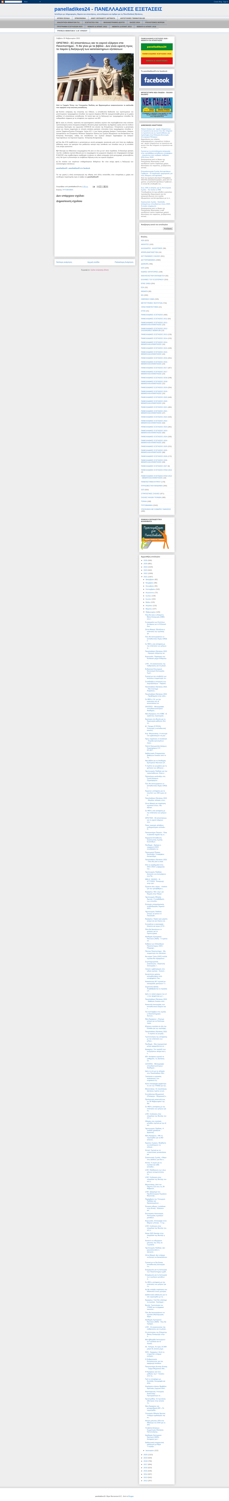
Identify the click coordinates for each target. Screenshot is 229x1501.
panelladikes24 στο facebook (79, 168)
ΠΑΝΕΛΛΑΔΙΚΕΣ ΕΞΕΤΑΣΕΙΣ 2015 (154, 348)
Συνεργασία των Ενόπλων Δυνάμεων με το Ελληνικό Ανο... (155, 624)
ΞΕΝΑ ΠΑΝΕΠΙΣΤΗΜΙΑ (149, 307)
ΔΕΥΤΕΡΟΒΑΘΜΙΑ (148, 260)
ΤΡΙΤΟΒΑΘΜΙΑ (67, 190)
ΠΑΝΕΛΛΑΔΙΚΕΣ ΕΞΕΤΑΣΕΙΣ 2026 (154, 456)
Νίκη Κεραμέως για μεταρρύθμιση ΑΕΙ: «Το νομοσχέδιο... (154, 1408)
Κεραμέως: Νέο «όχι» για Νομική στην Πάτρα (154, 893)
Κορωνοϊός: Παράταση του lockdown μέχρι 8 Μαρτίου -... (156, 658)
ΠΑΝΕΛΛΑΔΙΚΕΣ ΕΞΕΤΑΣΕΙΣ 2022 (154, 417)
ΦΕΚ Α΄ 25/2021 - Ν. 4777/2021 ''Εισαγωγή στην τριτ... (154, 881)
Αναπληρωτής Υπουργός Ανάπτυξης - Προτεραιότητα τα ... (154, 1394)
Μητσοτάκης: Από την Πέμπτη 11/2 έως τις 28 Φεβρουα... (154, 1187)
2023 (146, 570)
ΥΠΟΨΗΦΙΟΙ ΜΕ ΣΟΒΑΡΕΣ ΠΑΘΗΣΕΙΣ (156, 509)
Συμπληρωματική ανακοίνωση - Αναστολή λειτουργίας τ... (155, 964)
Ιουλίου (149, 596)
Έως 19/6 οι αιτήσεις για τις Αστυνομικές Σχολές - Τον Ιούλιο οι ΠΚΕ (156, 189)
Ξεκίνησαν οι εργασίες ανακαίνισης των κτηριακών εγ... (153, 1078)
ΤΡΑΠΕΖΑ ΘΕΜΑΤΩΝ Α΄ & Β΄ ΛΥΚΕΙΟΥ (72, 31)
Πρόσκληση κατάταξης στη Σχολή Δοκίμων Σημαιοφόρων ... (155, 778)
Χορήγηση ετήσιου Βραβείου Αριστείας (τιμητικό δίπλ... (156, 1387)
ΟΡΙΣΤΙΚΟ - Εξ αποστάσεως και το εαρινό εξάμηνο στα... (156, 820)
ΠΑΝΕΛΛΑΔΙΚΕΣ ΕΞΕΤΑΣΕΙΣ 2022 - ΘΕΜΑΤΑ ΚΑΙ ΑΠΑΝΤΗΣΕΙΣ (154, 422)
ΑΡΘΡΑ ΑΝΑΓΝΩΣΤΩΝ (149, 252)
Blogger (130, 1496)
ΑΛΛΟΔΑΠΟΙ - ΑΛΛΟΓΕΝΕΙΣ (151, 248)
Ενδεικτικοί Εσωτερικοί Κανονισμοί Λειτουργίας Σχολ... (154, 671)
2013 (146, 1477)
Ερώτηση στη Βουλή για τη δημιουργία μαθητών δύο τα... (155, 721)
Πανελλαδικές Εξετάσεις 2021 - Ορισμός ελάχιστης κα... (156, 652)
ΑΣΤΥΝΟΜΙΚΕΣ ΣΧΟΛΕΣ (150, 256)
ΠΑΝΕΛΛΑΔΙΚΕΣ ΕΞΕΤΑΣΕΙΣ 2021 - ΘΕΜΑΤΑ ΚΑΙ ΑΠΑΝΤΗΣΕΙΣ (154, 412)
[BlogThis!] (100, 186)
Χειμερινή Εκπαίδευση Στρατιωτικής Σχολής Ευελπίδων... (154, 840)
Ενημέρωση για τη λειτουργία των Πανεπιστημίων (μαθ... (156, 1271)
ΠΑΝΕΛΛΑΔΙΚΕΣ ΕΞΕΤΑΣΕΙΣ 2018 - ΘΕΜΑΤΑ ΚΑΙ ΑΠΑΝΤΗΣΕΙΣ (154, 382)
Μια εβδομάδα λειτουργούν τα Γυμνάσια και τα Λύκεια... (155, 1342)
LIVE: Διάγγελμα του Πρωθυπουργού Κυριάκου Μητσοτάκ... (156, 1194)
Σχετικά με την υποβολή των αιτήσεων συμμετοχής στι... (156, 677)
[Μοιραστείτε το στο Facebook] (105, 186)
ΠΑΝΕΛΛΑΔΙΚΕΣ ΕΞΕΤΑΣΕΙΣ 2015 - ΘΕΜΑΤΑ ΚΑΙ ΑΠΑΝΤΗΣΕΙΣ (154, 353)
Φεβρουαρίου (151, 612)
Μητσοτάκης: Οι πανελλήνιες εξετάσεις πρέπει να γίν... (156, 1090)
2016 (146, 1468)
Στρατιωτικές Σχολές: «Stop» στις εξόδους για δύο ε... (156, 1158)
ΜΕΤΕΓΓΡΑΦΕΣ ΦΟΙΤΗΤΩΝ (151, 303)
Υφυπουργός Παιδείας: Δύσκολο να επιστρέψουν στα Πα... (155, 874)
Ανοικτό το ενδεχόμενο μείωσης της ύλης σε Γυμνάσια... (153, 1243)
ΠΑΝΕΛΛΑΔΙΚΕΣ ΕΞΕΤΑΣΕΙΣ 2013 (154, 334)
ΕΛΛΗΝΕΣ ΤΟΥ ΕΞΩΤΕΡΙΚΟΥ (152, 279)
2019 (146, 1458)
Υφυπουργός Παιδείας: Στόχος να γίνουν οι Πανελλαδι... (153, 914)
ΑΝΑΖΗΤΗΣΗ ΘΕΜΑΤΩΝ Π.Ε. (68, 22)
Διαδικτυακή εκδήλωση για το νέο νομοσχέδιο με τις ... (156, 1296)
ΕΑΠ (142, 268)
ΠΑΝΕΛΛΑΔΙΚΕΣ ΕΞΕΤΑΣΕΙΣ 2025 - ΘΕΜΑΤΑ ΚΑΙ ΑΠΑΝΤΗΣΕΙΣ (154, 451)
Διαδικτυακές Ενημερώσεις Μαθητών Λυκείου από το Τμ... (155, 755)
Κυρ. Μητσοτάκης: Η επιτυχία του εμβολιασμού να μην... (156, 734)
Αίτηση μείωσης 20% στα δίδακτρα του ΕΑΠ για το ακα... (155, 1423)
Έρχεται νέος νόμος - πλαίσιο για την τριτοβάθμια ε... (156, 887)
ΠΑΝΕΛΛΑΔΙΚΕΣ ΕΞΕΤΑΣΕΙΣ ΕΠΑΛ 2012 (156, 470)
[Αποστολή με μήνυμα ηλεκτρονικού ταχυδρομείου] (98, 186)
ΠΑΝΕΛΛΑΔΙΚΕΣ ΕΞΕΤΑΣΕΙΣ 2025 (154, 446)
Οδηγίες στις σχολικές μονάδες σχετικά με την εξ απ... (155, 1123)
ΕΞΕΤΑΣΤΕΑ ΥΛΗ (91, 22)
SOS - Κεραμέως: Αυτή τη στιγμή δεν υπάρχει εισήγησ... (154, 1354)
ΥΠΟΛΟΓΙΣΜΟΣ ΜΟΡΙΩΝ (154, 22)
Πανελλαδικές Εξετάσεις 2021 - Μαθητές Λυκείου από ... (156, 1000)
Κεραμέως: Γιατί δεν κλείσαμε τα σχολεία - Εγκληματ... (156, 1301)
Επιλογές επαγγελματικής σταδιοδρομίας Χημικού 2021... (154, 906)
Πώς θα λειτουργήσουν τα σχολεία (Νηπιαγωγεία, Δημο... (155, 1314)
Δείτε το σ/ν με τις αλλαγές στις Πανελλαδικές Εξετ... (155, 1072)
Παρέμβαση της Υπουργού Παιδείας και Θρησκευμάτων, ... (155, 1201)
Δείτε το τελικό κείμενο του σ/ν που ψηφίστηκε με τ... (156, 995)
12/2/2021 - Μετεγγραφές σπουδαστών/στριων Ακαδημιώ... (154, 1066)
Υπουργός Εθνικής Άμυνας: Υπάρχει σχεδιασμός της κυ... (155, 1415)
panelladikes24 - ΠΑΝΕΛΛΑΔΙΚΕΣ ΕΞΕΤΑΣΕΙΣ (108, 9)
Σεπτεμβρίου (151, 589)
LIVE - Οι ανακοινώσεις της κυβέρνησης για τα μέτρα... (156, 665)
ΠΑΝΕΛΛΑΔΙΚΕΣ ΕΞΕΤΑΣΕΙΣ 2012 (154, 319)
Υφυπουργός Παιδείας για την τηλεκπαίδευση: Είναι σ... (156, 772)
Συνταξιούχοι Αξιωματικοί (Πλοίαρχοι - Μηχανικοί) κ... (156, 1095)
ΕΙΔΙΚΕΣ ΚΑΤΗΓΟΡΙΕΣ (149, 272)
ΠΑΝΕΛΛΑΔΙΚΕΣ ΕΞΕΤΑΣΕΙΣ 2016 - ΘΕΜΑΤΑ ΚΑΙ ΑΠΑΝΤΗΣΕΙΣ (154, 363)
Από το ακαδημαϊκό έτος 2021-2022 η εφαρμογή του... (154, 867)
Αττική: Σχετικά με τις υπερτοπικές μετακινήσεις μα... (155, 1152)
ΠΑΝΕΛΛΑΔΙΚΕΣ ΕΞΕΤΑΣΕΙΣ (152, 315)
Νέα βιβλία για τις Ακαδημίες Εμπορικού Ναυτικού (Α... (155, 762)
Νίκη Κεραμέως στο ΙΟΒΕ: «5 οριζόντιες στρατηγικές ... (156, 715)
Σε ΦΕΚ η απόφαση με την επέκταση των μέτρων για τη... (155, 1109)
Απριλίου (149, 606)
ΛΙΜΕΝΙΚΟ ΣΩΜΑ (147, 299)
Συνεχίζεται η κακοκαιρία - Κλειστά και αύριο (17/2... (155, 925)
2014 (146, 1474)
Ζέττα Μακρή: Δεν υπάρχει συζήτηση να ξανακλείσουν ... (156, 1257)
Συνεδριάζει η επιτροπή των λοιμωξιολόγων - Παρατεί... (156, 682)
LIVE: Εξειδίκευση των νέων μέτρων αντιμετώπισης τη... (155, 1172)
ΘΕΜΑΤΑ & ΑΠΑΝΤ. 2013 (122, 27)
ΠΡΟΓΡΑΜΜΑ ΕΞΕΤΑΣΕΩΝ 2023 (69, 27)
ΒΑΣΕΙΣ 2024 (135, 22)
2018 (146, 1461)
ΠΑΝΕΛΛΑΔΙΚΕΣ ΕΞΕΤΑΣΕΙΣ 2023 (154, 427)
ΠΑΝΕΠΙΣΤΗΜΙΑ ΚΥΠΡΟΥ (151, 482)
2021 (146, 577)
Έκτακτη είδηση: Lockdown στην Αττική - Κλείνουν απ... (155, 1208)
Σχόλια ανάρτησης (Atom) (100, 270)
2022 (146, 573)
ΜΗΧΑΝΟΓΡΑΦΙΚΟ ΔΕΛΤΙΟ (114, 22)
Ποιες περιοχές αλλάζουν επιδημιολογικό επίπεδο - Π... (155, 827)
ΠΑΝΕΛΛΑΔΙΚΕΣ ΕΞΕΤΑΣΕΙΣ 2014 (154, 338)
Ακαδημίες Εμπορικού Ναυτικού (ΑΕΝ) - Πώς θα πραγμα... (155, 1322)
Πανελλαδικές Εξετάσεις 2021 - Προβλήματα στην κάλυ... (156, 695)
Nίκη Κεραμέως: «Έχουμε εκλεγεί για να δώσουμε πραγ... (154, 1021)
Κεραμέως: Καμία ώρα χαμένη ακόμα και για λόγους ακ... (156, 920)
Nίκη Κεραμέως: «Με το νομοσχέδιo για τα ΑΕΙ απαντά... (154, 1138)
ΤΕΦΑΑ (144, 501)
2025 (146, 564)
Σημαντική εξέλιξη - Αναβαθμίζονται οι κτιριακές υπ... (156, 989)
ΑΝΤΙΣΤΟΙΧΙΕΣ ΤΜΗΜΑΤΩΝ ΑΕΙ (132, 18)
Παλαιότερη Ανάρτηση (124, 262)
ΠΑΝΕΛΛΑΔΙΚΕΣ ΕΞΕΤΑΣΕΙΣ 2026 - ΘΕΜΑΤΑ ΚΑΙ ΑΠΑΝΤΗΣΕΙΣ (154, 461)
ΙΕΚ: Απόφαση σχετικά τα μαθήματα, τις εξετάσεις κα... (154, 1059)
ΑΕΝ (142, 240)
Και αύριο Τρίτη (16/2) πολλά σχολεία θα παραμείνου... (156, 957)
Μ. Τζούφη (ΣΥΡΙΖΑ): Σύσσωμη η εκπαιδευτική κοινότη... (155, 728)
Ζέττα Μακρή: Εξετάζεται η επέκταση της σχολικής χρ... (155, 631)
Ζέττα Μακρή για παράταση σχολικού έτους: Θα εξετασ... (155, 805)
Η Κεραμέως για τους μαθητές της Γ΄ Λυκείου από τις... (154, 1374)
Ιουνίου (149, 599)
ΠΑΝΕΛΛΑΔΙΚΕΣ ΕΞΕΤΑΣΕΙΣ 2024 (154, 437)
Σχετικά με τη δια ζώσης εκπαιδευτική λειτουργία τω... (155, 1264)
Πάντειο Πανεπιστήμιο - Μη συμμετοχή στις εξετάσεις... (156, 952)
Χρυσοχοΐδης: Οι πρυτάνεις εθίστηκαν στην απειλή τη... (155, 1401)
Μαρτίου (149, 609)
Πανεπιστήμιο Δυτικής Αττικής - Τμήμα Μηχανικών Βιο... (156, 1367)
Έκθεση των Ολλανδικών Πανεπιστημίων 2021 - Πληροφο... (154, 946)
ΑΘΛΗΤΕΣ (145, 244)
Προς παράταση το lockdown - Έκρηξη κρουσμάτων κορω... (156, 741)
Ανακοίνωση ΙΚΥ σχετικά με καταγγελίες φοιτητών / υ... (156, 982)
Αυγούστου (150, 593)
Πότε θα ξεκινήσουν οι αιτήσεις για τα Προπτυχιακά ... (153, 931)
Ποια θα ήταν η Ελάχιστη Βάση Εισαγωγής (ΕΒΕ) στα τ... (155, 617)
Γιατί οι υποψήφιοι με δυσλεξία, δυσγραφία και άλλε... (155, 1381)
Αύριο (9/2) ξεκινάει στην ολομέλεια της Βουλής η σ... (155, 1235)
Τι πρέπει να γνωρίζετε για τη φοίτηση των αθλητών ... (156, 767)
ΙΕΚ (142, 295)
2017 (146, 1464)
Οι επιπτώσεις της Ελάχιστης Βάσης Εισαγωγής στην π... (156, 1334)
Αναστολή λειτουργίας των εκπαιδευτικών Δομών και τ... (155, 1006)
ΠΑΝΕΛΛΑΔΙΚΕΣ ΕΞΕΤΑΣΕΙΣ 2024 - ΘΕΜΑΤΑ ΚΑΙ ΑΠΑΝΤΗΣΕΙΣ (154, 441)
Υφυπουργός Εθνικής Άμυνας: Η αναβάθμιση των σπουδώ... (154, 899)
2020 (146, 1455)
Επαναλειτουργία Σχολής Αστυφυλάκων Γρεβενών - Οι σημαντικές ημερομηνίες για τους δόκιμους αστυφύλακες (156, 173)
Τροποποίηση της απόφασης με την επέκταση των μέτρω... (156, 1039)
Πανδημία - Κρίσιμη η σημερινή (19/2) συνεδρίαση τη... (153, 847)
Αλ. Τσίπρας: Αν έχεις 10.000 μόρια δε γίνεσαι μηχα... (156, 1348)
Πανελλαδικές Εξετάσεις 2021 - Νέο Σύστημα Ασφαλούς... (156, 689)
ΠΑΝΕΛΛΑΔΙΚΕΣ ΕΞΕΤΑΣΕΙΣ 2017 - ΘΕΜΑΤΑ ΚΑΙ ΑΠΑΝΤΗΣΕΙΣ (154, 373)
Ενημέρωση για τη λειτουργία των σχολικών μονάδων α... (156, 1277)
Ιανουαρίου (150, 1450)
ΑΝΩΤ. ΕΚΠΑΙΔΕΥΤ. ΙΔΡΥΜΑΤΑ (103, 18)
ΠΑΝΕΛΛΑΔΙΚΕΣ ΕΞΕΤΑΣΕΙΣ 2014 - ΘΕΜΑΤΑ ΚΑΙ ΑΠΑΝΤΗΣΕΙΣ (154, 343)
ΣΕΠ (142, 490)
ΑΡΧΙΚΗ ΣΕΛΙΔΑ (63, 18)
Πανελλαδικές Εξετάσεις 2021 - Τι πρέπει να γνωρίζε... (156, 1032)
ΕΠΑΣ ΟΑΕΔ (145, 283)
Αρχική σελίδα (93, 262)
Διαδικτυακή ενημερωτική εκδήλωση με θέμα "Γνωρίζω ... (154, 1444)
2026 (146, 560)
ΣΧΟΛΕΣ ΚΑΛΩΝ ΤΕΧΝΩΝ (151, 497)
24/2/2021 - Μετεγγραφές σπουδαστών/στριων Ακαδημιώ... (154, 709)
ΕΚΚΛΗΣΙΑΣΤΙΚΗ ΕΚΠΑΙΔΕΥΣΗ (153, 276)
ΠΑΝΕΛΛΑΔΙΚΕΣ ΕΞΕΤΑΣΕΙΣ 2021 (154, 407)
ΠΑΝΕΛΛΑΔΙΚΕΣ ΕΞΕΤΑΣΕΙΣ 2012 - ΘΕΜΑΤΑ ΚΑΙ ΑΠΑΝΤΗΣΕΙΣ (154, 324)
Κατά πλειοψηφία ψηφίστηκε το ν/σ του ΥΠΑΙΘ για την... (156, 1085)
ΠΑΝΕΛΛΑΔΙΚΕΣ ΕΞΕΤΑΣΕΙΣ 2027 (154, 466)
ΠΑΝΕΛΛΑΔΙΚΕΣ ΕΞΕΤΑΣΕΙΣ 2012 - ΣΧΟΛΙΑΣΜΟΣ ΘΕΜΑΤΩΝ (154, 330)
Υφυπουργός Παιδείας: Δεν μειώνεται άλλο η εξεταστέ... (155, 1250)
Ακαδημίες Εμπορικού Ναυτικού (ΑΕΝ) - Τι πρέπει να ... (156, 939)
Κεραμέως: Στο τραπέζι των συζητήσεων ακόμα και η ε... (155, 1051)
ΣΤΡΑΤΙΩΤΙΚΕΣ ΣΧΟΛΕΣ (150, 494)
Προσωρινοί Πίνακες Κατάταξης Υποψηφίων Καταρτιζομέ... (154, 854)
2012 (146, 1481)
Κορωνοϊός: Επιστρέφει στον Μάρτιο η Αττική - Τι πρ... (156, 1222)
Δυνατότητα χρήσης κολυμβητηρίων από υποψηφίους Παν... (153, 976)
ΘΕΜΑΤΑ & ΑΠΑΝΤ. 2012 (97, 27)
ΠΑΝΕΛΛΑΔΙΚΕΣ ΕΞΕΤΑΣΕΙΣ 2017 (154, 368)
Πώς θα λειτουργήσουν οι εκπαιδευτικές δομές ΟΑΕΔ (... (156, 786)
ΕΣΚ (142, 287)
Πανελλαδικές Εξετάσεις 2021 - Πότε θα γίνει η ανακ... (156, 861)
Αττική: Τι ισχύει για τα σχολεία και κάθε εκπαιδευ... (153, 1165)
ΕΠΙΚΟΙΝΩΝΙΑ (80, 18)
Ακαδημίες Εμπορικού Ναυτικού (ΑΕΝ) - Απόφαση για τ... (153, 1437)
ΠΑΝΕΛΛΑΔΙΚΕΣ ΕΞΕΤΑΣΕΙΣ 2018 (154, 378)
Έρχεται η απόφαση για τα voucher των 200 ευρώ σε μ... (155, 793)
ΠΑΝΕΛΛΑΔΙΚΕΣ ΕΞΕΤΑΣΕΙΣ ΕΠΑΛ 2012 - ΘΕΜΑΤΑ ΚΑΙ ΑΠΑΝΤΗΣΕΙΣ (156, 477)
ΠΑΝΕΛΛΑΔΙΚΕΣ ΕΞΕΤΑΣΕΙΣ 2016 (154, 358)
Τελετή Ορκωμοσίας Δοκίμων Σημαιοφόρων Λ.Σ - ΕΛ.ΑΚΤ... (156, 748)
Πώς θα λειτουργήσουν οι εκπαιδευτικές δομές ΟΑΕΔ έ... (156, 639)
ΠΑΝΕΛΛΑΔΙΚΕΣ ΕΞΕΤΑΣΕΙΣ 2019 (154, 387)
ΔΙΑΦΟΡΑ (144, 264)
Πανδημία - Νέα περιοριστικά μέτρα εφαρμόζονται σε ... (156, 1045)
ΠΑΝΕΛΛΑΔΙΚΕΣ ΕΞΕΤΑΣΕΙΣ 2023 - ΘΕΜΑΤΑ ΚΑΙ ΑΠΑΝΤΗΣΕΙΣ (154, 432)
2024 (146, 567)
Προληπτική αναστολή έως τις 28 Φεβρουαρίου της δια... (155, 1101)
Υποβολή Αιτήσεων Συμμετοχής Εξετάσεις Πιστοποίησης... (154, 1430)
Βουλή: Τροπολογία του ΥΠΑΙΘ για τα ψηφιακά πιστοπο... (154, 1307)
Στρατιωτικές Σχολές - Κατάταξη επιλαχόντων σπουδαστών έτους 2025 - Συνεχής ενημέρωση (156, 204)
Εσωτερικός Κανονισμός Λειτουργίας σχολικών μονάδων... (154, 1215)
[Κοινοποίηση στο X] (102, 186)
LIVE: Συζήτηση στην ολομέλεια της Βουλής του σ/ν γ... (155, 1116)
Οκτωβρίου (150, 586)
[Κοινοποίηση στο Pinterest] (107, 186)
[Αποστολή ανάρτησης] (93, 186)
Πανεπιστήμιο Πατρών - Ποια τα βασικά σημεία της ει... (156, 833)
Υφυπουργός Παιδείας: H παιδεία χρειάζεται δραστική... (154, 1130)
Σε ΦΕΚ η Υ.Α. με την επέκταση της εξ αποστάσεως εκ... (153, 701)
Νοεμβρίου (150, 583)
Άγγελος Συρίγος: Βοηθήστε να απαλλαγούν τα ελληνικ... (155, 1145)
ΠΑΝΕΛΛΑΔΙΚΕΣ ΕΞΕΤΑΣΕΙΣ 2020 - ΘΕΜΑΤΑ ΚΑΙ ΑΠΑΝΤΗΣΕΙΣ (154, 402)
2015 (146, 1471)
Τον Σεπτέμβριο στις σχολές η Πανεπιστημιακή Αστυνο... (155, 1014)
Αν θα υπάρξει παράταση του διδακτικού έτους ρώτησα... (156, 1290)
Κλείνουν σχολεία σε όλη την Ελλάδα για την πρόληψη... (156, 1027)
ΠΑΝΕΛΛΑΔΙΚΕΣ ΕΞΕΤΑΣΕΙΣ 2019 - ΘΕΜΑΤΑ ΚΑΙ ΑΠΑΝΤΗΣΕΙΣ (154, 392)
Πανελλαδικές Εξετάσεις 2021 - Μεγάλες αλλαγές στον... (156, 799)
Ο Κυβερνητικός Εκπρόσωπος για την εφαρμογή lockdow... (154, 1361)
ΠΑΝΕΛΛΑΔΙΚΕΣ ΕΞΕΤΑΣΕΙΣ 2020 (154, 397)
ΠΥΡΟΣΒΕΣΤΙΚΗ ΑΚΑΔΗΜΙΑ (152, 486)
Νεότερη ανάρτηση (64, 262)
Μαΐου (148, 602)
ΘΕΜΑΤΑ (144, 291)
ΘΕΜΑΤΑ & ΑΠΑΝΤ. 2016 (146, 27)
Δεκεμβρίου (150, 579)
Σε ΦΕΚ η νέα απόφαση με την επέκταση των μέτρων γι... (155, 646)
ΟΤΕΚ (143, 311)
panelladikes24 (61, 168)
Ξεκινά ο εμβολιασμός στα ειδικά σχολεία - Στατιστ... (155, 970)
